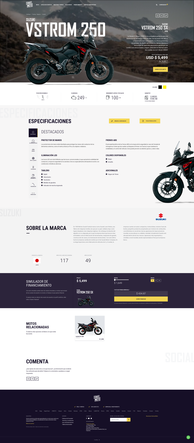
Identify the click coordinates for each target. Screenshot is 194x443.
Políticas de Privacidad (67, 418)
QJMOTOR (96, 411)
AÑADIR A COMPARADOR (120, 121)
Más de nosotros (30, 423)
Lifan (85, 411)
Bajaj (41, 411)
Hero (65, 411)
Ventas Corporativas (90, 4)
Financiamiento (78, 4)
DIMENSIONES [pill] (33, 194)
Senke (112, 411)
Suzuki (44, 14)
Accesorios (68, 4)
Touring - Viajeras (36, 14)
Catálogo (28, 14)
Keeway (76, 411)
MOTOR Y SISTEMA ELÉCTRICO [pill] (33, 143)
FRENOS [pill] (33, 151)
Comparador (163, 4)
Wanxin (139, 411)
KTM (81, 411)
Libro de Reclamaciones (68, 422)
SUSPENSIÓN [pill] (33, 169)
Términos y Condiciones (68, 420)
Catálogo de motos (46, 4)
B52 (36, 411)
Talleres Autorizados (67, 424)
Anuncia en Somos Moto (152, 416)
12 (152, 280)
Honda (70, 411)
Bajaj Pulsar (47, 411)
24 (159, 280)
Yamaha (145, 411)
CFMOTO (54, 411)
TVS (134, 411)
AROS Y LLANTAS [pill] (33, 160)
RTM (107, 411)
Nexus (90, 411)
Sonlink (118, 411)
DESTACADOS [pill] (33, 134)
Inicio (37, 4)
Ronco (102, 411)
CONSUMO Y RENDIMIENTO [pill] (33, 178)
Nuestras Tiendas (59, 4)
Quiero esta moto (160, 69)
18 (155, 280)
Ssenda (123, 411)
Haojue (60, 411)
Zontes (157, 411)
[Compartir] (162, 15)
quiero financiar (141, 299)
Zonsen (151, 411)
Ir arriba (96, 439)
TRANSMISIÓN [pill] (33, 186)
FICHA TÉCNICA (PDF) (151, 121)
